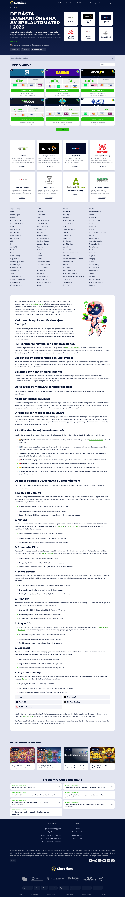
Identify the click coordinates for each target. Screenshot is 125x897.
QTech (91, 262)
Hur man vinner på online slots (51, 838)
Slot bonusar (81, 3)
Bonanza (25, 679)
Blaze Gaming (68, 221)
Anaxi (12, 212)
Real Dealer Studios (43, 265)
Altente (65, 209)
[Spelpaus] (37, 879)
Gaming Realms (42, 238)
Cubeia (91, 223)
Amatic (91, 209)
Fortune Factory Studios (97, 232)
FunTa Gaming (42, 235)
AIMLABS (40, 209)
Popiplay (92, 259)
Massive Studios (95, 244)
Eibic (64, 226)
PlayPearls (14, 259)
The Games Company (17, 279)
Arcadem (40, 212)
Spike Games (15, 276)
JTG (11, 244)
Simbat (12, 273)
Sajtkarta (104, 894)
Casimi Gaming (94, 221)
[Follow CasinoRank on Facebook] (91, 860)
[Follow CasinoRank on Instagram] (95, 860)
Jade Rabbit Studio (95, 241)
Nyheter (112, 3)
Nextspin (40, 250)
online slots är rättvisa (72, 348)
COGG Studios (68, 223)
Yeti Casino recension (27, 93)
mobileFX (13, 247)
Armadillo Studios (95, 212)
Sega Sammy (15, 270)
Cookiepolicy (34, 894)
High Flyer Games (43, 241)
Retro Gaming (94, 265)
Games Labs (14, 238)
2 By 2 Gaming (15, 209)
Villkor (20, 894)
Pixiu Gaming (94, 253)
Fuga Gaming (15, 235)
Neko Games (93, 247)
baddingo (66, 215)
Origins (13, 253)
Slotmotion (93, 273)
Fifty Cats (40, 232)
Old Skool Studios (69, 250)
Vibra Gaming (15, 282)
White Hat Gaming (43, 282)
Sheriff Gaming (68, 270)
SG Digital (40, 270)
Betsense (66, 218)
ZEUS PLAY (67, 285)
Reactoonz (21, 630)
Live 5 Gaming (68, 244)
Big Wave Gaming (43, 221)
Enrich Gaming (68, 229)
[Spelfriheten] (89, 879)
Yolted (39, 285)
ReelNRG (66, 265)
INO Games (67, 241)
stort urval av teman (96, 440)
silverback (93, 270)
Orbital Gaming (94, 250)
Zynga (91, 285)
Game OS (66, 235)
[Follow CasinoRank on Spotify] (108, 860)
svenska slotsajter (37, 304)
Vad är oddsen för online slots (51, 835)
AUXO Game (41, 215)
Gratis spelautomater (97, 3)
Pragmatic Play (28, 716)
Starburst (61, 526)
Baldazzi (92, 215)
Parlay (39, 253)
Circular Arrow (42, 223)
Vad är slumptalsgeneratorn (51, 842)
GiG (11, 241)
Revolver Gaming (16, 267)
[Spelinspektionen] (24, 879)
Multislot (66, 247)
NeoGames (14, 250)
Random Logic (15, 265)
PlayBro (39, 256)
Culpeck (13, 226)
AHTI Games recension (98, 122)
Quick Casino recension (27, 122)
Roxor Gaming (42, 267)
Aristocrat (66, 212)
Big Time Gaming (16, 221)
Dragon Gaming (42, 226)
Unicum (66, 279)
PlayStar (40, 259)
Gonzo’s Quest (73, 526)
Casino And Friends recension (62, 122)
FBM (91, 229)
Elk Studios (41, 229)
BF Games (92, 218)
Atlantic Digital (15, 215)
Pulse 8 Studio (68, 262)
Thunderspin (41, 279)
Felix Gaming (15, 232)
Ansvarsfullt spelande (87, 894)
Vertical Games (94, 279)
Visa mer (61, 129)
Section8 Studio (94, 267)
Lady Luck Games (43, 244)
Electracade (14, 229)
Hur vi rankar (77, 838)
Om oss (77, 829)
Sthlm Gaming (42, 276)
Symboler (51, 832)
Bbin (38, 218)
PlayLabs (66, 256)
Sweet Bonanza (47, 553)
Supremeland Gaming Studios (73, 276)
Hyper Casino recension (97, 93)
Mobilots (40, 247)
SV (12, 860)
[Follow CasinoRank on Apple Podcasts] (113, 860)
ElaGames (92, 226)
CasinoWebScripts (16, 223)
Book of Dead (103, 627)
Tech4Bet (92, 276)
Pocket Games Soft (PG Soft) (73, 259)
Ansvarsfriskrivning (52, 894)
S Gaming (66, 267)
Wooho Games (15, 285)
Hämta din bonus (27, 90)
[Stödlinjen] (73, 879)
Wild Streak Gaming (96, 282)
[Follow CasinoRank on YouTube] (104, 860)
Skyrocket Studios (69, 273)
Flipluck (65, 232)
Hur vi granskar (77, 835)
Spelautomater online (65, 3)
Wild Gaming (67, 282)
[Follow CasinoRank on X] (100, 860)
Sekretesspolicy (77, 832)
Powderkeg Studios (17, 262)
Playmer (92, 256)
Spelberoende (69, 894)
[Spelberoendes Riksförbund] (55, 879)
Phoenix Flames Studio (71, 253)
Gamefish (92, 235)
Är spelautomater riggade (52, 829)
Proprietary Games (43, 262)
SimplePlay (40, 273)
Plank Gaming (15, 256)
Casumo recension (62, 93)
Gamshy (66, 238)
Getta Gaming (94, 238)
